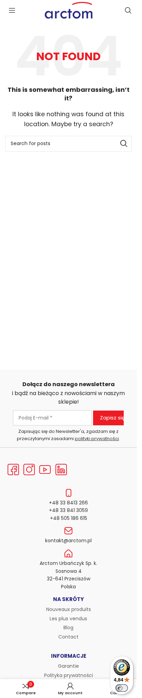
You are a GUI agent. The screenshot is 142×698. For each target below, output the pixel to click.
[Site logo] (68, 10)
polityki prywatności (97, 438)
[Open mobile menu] (12, 10)
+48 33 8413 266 (68, 502)
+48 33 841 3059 (68, 510)
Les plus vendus (68, 618)
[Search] (128, 10)
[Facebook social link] (13, 469)
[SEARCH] (124, 144)
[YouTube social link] (45, 470)
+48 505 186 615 (68, 518)
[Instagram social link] (29, 469)
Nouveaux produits (68, 609)
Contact (68, 636)
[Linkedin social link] (61, 469)
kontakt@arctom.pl (68, 540)
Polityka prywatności (68, 675)
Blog (68, 627)
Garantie (68, 666)
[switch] (121, 688)
